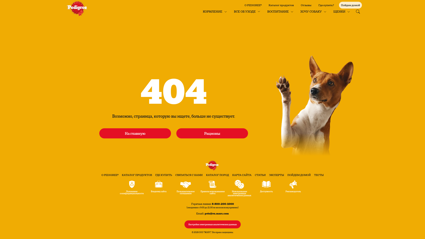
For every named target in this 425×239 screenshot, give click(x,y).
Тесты (319, 175)
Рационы (212, 133)
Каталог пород (217, 175)
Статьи (260, 175)
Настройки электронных (212, 224)
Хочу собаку (311, 11)
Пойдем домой (299, 175)
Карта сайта (242, 175)
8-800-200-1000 (223, 203)
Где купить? (326, 5)
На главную (135, 133)
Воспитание (278, 11)
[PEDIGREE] (77, 8)
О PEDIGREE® (253, 5)
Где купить (163, 175)
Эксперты (276, 175)
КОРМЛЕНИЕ (212, 11)
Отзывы (306, 5)
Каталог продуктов (281, 5)
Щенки (339, 11)
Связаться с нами (189, 175)
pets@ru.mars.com (217, 213)
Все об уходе (245, 11)
